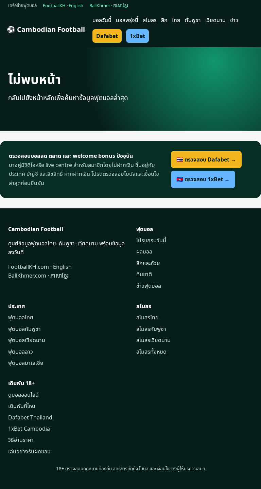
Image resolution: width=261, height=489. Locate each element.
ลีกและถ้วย (148, 263)
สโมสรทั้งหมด (151, 351)
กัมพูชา (193, 20)
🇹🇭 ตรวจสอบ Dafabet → (206, 159)
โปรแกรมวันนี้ (151, 240)
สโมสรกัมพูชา (151, 329)
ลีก (164, 20)
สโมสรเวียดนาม (153, 340)
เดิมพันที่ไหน (21, 406)
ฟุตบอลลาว (20, 351)
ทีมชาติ (144, 274)
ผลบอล (144, 251)
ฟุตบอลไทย (20, 317)
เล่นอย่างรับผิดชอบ (29, 451)
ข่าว (234, 20)
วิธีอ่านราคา (21, 440)
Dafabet (107, 36)
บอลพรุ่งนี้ (127, 20)
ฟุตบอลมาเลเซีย (26, 362)
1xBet (137, 36)
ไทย (176, 20)
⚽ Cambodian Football (46, 29)
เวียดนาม (215, 20)
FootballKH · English (63, 5)
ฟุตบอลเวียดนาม (26, 340)
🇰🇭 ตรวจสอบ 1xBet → (203, 179)
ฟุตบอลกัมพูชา (24, 329)
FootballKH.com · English (40, 266)
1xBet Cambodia (29, 428)
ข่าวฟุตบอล (148, 285)
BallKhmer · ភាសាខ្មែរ (108, 5)
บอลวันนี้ (101, 20)
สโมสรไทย (147, 317)
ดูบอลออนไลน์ (23, 394)
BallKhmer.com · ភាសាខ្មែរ (38, 275)
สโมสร (150, 20)
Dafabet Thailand (30, 417)
